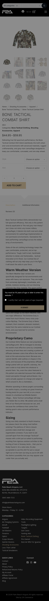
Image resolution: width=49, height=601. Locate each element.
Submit (24, 308)
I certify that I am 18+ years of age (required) (25, 300)
